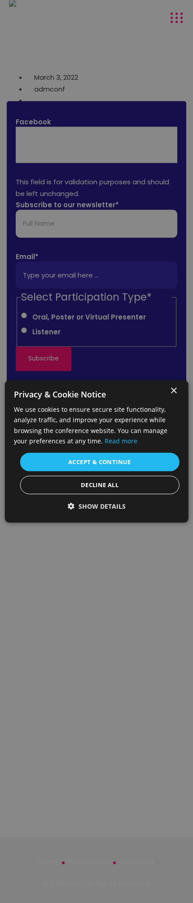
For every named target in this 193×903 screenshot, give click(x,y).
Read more (121, 440)
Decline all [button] (99, 485)
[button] (97, 506)
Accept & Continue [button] (99, 462)
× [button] (173, 391)
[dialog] (97, 451)
